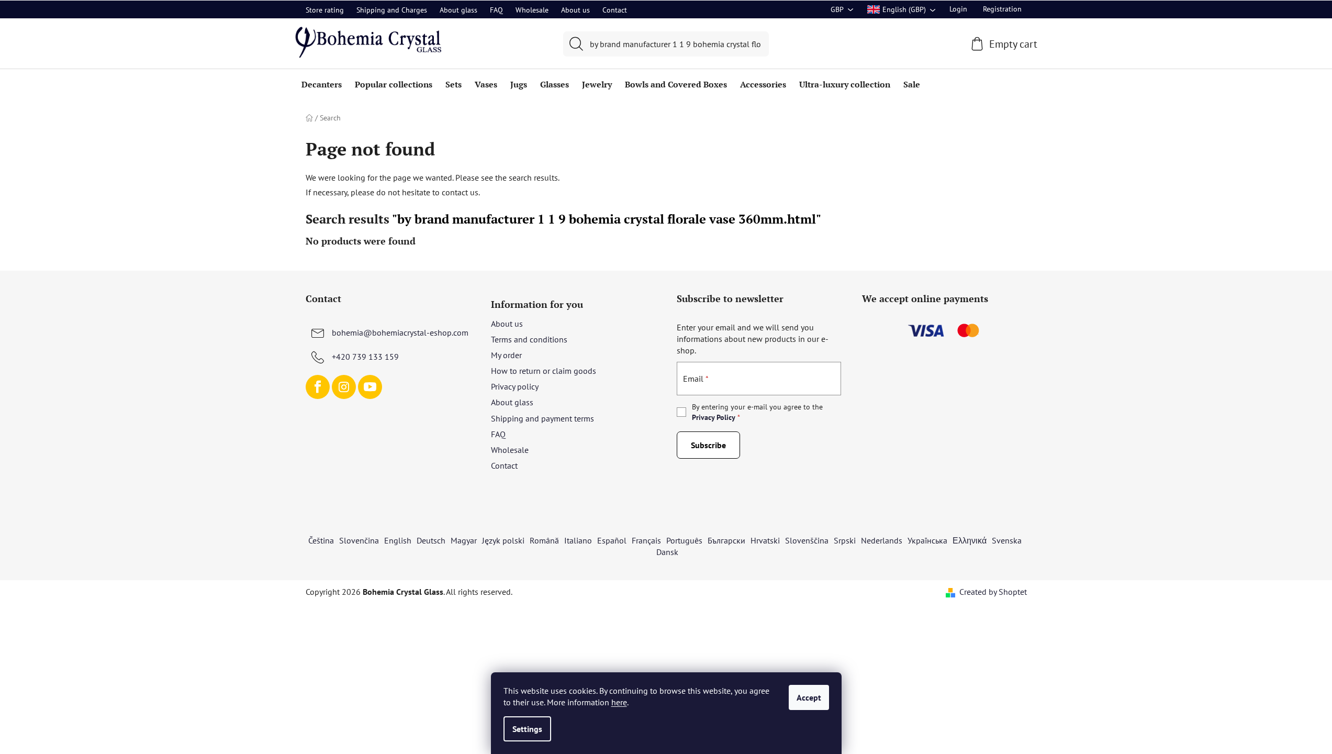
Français (646, 540)
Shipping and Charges (391, 10)
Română (544, 540)
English (397, 540)
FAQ (496, 10)
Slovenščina (807, 540)
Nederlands (881, 540)
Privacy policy (515, 386)
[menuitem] (321, 84)
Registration (1002, 9)
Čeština (321, 540)
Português (684, 540)
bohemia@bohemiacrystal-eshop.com (400, 332)
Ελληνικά (970, 540)
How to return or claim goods (543, 370)
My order (506, 355)
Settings (527, 729)
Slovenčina (359, 540)
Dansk (667, 552)
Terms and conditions (529, 339)
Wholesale (532, 10)
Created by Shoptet (993, 591)
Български (726, 540)
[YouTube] (370, 387)
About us (575, 10)
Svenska (1007, 540)
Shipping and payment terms (542, 418)
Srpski (845, 540)
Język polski (503, 540)
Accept (809, 697)
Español (611, 540)
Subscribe (708, 445)
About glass (458, 10)
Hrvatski (765, 540)
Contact (614, 10)
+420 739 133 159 (365, 356)
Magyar (464, 540)
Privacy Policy (713, 417)
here (619, 702)
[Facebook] (318, 387)
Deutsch (431, 540)
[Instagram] (344, 387)
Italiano (578, 540)
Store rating (325, 10)
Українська (927, 540)
